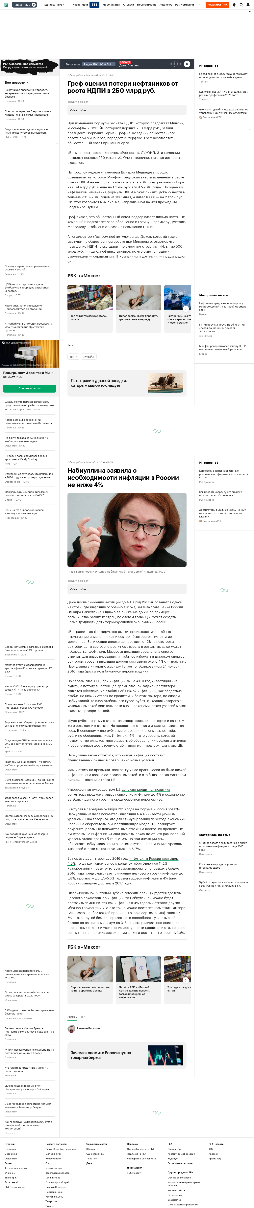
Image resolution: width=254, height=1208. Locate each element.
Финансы (204, 890)
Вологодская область (57, 1172)
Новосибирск (53, 1158)
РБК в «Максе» (84, 275)
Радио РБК (21, 5)
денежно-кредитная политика (146, 788)
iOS (211, 1149)
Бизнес (203, 314)
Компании (10, 273)
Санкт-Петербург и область (61, 1149)
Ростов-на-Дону (54, 1196)
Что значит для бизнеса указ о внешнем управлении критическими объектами (223, 110)
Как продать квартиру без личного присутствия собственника (220, 493)
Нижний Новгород (55, 1187)
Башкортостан (53, 1168)
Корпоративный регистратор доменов (184, 1183)
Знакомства (174, 1199)
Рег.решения (175, 1195)
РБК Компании (207, 481)
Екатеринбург (53, 1153)
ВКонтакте (92, 1149)
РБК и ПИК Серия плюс (18, 409)
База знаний (11, 1182)
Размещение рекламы (180, 1163)
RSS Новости (134, 1172)
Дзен (89, 1163)
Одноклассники (95, 1153)
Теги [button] (70, 345)
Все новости (15, 82)
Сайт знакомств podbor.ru (183, 1204)
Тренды (203, 81)
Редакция (173, 1158)
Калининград (52, 1177)
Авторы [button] (72, 1016)
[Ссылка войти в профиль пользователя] (248, 4)
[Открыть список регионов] (234, 5)
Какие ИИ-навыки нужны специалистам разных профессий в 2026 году (223, 93)
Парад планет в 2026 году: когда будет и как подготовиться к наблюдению (223, 75)
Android (213, 1153)
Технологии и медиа (16, 787)
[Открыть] (29, 5)
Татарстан (51, 1201)
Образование (12, 481)
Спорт (8, 295)
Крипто (9, 751)
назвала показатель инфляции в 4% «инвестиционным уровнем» (121, 816)
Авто (7, 463)
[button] (234, 5)
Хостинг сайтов (176, 1190)
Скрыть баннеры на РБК (140, 1149)
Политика (10, 101)
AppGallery (215, 1158)
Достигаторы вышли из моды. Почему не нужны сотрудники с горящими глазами (222, 513)
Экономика (11, 654)
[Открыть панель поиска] (241, 4)
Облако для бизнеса (179, 1177)
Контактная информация (181, 1153)
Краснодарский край (57, 1182)
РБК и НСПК (11, 137)
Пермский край (54, 1191)
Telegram (91, 1158)
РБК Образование (15, 1187)
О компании (174, 1149)
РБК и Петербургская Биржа (21, 841)
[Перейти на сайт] (29, 67)
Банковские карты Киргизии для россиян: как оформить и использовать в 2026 (223, 474)
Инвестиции (12, 517)
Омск (48, 1163)
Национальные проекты (18, 1017)
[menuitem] (53, 5)
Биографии (11, 1177)
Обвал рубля (75, 75)
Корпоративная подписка (141, 1158)
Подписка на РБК (136, 1153)
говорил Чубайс (171, 932)
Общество (11, 445)
